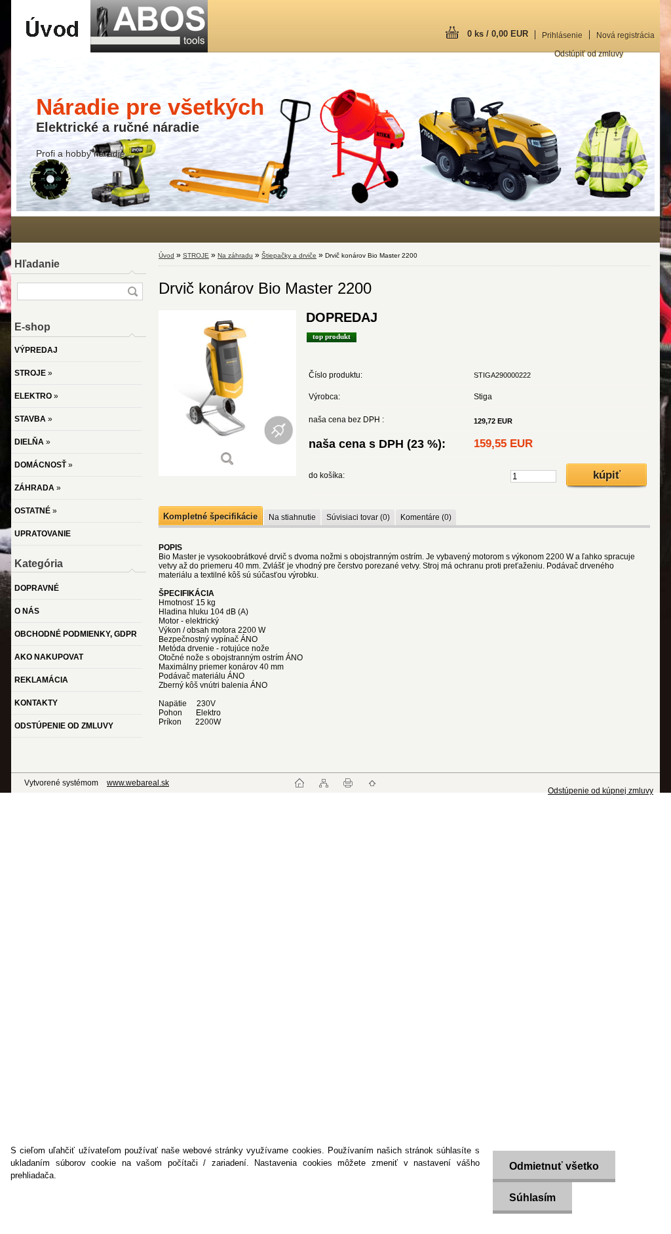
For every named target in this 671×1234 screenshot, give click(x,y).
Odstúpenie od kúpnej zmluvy (600, 790)
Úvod (166, 255)
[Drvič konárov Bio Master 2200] (227, 393)
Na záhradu (235, 255)
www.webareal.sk (138, 782)
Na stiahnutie (292, 517)
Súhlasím (532, 1197)
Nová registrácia (625, 35)
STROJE (196, 255)
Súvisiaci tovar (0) (358, 517)
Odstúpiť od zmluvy (588, 53)
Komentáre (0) (425, 517)
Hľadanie (37, 263)
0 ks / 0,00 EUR (497, 34)
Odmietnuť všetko (554, 1166)
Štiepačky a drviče (288, 255)
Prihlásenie (562, 35)
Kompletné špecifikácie (210, 516)
